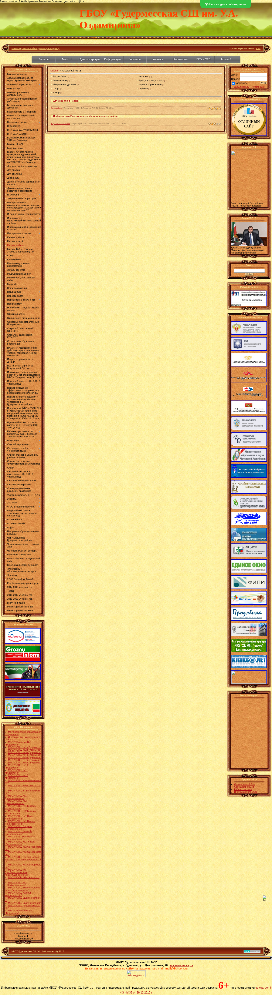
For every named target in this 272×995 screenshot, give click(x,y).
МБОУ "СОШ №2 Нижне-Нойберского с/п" (20, 822)
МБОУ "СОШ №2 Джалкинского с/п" (16, 802)
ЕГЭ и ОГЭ (203, 59)
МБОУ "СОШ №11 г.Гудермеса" (16, 771)
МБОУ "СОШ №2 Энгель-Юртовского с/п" (20, 842)
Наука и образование (150, 84)
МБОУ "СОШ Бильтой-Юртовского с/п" (18, 832)
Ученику (158, 59)
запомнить (241, 83)
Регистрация (45, 48)
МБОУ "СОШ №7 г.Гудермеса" (24, 760)
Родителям (180, 59)
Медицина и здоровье (64, 84)
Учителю (135, 59)
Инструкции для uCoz (246, 792)
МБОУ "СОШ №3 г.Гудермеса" (24, 752)
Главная (15, 48)
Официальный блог (244, 784)
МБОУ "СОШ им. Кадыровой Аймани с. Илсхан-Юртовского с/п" (23, 859)
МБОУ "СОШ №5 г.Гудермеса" (24, 757)
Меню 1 (67, 59)
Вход (57, 48)
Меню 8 (226, 59)
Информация (112, 59)
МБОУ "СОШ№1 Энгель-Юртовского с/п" (20, 837)
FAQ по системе (243, 789)
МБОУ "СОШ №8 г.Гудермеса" (24, 762)
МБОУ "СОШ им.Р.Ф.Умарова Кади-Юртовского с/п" (22, 888)
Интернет (144, 76)
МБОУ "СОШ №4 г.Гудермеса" (24, 755)
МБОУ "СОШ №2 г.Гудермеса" (24, 749)
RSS (258, 48)
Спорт (56, 88)
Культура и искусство (150, 80)
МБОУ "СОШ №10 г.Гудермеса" (16, 766)
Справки (143, 88)
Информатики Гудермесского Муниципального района (85, 116)
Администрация (89, 59)
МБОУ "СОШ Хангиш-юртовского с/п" (18, 894)
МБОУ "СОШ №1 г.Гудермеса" (24, 747)
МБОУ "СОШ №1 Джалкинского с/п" (16, 797)
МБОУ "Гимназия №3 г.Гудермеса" (18, 743)
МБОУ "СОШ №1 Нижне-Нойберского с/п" (20, 817)
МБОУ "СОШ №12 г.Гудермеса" (16, 776)
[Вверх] (264, 898)
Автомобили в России (66, 101)
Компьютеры (60, 80)
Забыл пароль (241, 87)
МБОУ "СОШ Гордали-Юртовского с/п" (18, 827)
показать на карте (181, 965)
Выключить (45, 1)
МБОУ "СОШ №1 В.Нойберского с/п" (16, 883)
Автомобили (59, 76)
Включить (57, 1)
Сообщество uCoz (244, 786)
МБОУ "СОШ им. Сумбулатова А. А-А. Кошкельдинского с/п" (16, 872)
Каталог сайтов (29, 48)
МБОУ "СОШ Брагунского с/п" (24, 903)
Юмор (56, 92)
